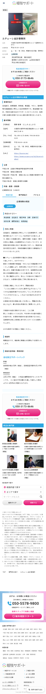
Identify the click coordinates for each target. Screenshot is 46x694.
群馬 (15, 633)
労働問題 (34, 651)
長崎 (41, 640)
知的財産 (33, 654)
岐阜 (26, 633)
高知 (30, 640)
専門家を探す (13, 572)
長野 (33, 633)
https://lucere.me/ (21, 153)
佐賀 (37, 640)
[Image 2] (24, 33)
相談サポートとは (10, 671)
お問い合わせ (30, 677)
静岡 (22, 633)
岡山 (4, 640)
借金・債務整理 (25, 651)
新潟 (41, 633)
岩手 (13, 629)
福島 (27, 629)
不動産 (40, 651)
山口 (7, 640)
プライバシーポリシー (9, 689)
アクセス (36, 195)
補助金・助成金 (8, 658)
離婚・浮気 (6, 651)
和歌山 (34, 636)
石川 (11, 636)
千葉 (4, 633)
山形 (24, 629)
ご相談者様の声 (9, 674)
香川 (22, 640)
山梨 (37, 633)
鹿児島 (16, 643)
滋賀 (26, 636)
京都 (19, 636)
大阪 (15, 636)
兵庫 (22, 636)
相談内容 (9, 195)
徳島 (19, 640)
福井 (4, 636)
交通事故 (17, 651)
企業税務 (10, 206)
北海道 (5, 629)
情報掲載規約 (28, 682)
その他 (27, 658)
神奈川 (36, 629)
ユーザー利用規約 (7, 682)
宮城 (16, 629)
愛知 (19, 633)
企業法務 (5, 654)
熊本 (4, 643)
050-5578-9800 (25, 603)
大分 (7, 643)
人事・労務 (25, 654)
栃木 (11, 633)
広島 (38, 636)
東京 (31, 629)
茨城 (7, 633)
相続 (12, 651)
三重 (30, 633)
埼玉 (40, 629)
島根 (15, 640)
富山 (7, 636)
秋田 (20, 629)
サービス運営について (9, 685)
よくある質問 (30, 674)
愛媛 (26, 640)
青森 (9, 629)
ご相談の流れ (30, 671)
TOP (4, 572)
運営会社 (26, 685)
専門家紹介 (23, 195)
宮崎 (11, 643)
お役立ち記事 (8, 677)
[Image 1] (22, 33)
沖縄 (20, 643)
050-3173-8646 (24, 78)
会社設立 (18, 654)
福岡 (33, 640)
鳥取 (11, 640)
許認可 (22, 658)
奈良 (30, 636)
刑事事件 (16, 658)
